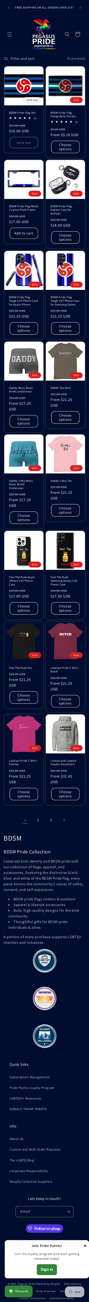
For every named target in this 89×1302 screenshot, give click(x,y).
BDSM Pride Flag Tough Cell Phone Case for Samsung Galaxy (65, 300)
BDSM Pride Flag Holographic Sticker (63, 114)
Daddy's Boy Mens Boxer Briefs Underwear (21, 484)
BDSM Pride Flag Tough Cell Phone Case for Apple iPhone (23, 300)
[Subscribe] (68, 1211)
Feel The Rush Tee (20, 668)
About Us (16, 1139)
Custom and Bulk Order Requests (35, 1149)
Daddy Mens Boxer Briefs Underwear (21, 389)
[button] (9, 34)
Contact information (32, 1298)
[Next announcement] (80, 8)
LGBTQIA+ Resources (25, 1098)
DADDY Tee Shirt (61, 388)
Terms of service (46, 1291)
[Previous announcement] (9, 8)
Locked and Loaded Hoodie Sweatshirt (63, 762)
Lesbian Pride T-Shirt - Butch (65, 669)
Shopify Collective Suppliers (30, 1181)
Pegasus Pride (26, 1283)
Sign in (47, 1270)
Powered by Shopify (48, 1283)
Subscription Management (29, 1077)
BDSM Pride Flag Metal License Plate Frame (23, 208)
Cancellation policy (62, 1298)
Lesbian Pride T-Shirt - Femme (23, 762)
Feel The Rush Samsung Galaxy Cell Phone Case (64, 580)
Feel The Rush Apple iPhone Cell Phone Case (22, 580)
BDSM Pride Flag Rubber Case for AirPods (61, 209)
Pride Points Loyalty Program (32, 1088)
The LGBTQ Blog (21, 1160)
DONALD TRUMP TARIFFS (28, 1109)
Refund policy (72, 1283)
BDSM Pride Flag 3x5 (22, 112)
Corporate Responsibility (28, 1171)
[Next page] (64, 820)
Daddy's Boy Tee (61, 480)
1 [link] (25, 820)
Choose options (65, 146)
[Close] (85, 1246)
